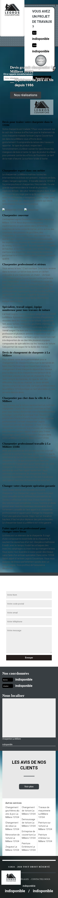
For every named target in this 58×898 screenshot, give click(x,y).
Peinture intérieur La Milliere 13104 (45, 838)
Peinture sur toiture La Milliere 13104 (45, 825)
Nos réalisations (25, 95)
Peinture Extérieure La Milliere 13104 (28, 846)
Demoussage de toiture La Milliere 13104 (28, 822)
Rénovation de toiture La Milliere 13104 (12, 838)
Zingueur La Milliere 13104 (12, 848)
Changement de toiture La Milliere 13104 (28, 810)
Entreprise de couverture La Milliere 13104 (29, 834)
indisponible (40, 39)
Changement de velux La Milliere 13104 (12, 825)
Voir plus (29, 786)
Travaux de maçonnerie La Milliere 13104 (44, 812)
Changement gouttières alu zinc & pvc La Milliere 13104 (12, 812)
